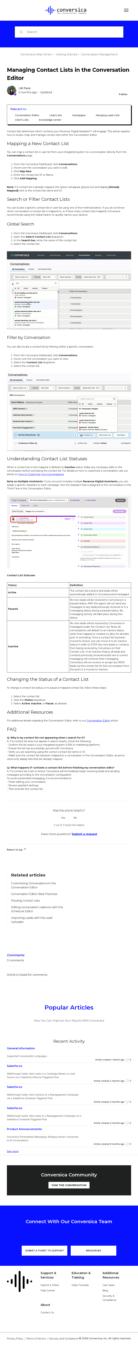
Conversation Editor (98, 720)
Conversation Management (99, 54)
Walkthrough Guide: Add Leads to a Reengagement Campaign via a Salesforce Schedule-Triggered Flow (44, 1117)
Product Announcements (24, 1129)
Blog (105, 1290)
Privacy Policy (15, 1338)
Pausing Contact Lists (25, 900)
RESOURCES (93, 1250)
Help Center (48, 1290)
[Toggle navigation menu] (125, 10)
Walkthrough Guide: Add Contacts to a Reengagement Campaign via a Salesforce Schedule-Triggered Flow (43, 1096)
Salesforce (14, 1066)
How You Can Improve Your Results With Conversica (69, 1020)
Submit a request (84, 834)
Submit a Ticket (50, 1285)
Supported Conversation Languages (27, 1056)
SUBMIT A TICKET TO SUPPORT (44, 1250)
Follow (123, 94)
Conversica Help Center (36, 54)
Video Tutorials (80, 1285)
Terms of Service (36, 1338)
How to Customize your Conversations (41, 474)
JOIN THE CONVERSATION (69, 1185)
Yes (63, 817)
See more (13, 1151)
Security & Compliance (109, 1298)
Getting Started (66, 54)
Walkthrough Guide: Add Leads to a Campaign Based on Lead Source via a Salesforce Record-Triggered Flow (41, 1075)
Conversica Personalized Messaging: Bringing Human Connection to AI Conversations (43, 1138)
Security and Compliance (63, 1338)
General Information (21, 1048)
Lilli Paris (25, 88)
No (75, 817)
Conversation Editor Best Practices (34, 894)
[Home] (63, 10)
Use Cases (108, 1285)
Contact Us (47, 1312)
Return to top (15, 849)
